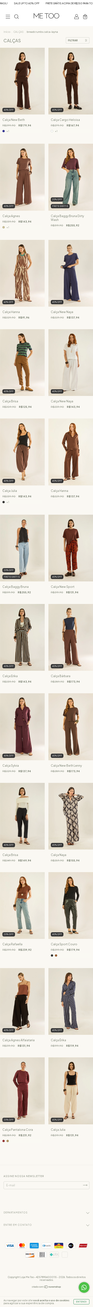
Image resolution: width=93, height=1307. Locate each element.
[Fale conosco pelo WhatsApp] (84, 1287)
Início (7, 31)
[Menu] (7, 17)
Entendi (81, 1302)
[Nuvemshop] (47, 1287)
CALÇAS (18, 31)
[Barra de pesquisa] (16, 17)
